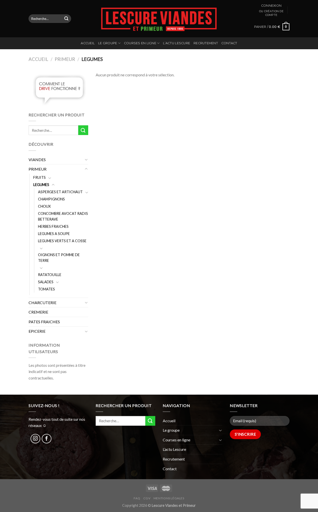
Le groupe (107, 43)
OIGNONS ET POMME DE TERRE (59, 258)
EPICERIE (37, 331)
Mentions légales (169, 498)
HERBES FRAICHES (53, 226)
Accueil (88, 43)
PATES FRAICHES (44, 321)
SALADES (45, 282)
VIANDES (37, 159)
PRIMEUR (65, 59)
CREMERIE (38, 312)
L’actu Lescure (176, 43)
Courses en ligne (140, 43)
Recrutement (206, 43)
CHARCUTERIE (42, 302)
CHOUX (44, 206)
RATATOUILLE (49, 275)
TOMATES (46, 289)
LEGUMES (41, 185)
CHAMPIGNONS (51, 199)
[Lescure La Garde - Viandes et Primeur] (159, 18)
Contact (229, 43)
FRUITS (39, 177)
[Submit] (66, 18)
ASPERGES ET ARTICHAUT (60, 192)
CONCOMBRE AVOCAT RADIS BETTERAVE (63, 216)
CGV (147, 498)
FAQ (137, 498)
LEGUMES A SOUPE (54, 234)
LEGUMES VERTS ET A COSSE (62, 241)
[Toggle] (86, 159)
